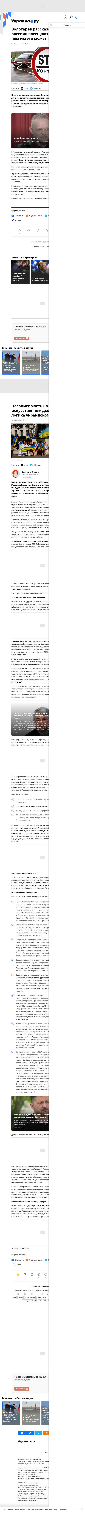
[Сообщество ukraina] (30, 1433)
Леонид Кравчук (42, 1297)
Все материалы (26, 477)
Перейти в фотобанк (38, 83)
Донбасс (20, 1297)
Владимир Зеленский (42, 1290)
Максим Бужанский (27, 1301)
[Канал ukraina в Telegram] (38, 1433)
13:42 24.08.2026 (16, 420)
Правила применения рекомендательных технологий (38, 1479)
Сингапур (46, 1294)
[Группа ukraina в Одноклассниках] (46, 1433)
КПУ (45, 1301)
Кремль (14, 1294)
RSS (46, 1453)
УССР (31, 1290)
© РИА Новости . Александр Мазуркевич (21, 83)
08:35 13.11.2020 (16, 43)
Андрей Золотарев (38, 246)
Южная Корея (37, 1294)
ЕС (36, 1301)
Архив (40, 1453)
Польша (21, 1294)
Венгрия (28, 1294)
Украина (25, 1290)
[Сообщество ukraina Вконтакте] (22, 1433)
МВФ (40, 1301)
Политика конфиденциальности (30, 1476)
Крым (14, 1297)
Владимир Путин (30, 1297)
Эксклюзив (18, 1290)
